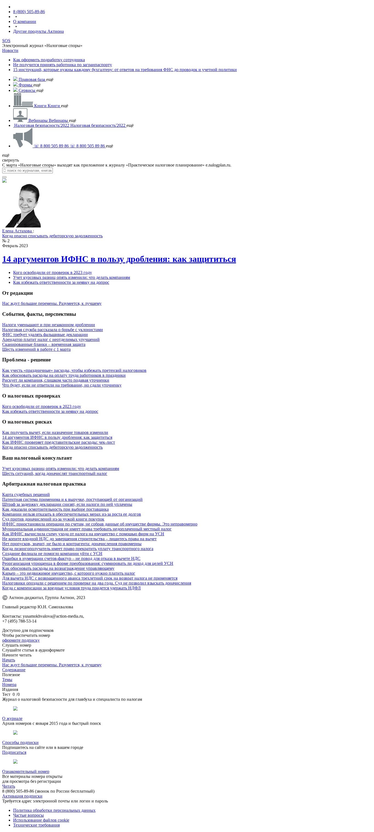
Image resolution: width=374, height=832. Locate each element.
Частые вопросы (28, 815)
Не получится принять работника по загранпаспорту (62, 64)
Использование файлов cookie (41, 820)
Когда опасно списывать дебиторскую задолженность (52, 235)
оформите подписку (21, 640)
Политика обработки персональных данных (54, 810)
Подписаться (14, 752)
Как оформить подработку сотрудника (49, 59)
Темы (7, 679)
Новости (10, 50)
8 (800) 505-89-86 (29, 11)
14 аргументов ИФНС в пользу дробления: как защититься (119, 259)
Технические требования (36, 825)
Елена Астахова (17, 231)
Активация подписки (22, 796)
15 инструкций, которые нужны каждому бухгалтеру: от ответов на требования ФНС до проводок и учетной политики (125, 69)
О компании (24, 21)
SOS (6, 40)
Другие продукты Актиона (38, 31)
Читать (8, 786)
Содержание (13, 669)
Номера (9, 684)
